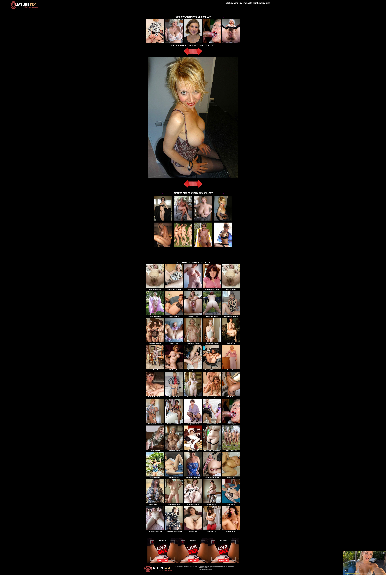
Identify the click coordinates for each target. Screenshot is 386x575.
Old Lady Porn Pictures (155, 397)
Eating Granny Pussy (212, 477)
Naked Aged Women (212, 316)
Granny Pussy (174, 343)
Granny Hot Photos (174, 450)
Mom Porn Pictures (193, 504)
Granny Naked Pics (212, 424)
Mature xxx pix (212, 531)
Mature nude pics (231, 531)
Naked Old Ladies (155, 316)
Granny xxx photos (193, 397)
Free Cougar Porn (193, 450)
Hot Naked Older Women (212, 450)
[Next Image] (198, 55)
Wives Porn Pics (155, 477)
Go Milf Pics (231, 343)
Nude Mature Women (193, 343)
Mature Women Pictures (231, 316)
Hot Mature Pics (155, 370)
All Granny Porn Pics (155, 531)
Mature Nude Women (212, 343)
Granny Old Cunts (174, 504)
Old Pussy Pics (174, 370)
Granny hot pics (212, 397)
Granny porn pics (193, 289)
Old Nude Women (231, 397)
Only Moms (231, 504)
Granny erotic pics (155, 343)
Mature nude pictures (174, 289)
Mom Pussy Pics (174, 477)
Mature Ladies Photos (174, 424)
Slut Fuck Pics (231, 477)
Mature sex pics (174, 316)
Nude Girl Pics (193, 316)
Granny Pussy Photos (193, 477)
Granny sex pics (231, 424)
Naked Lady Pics (212, 504)
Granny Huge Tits (155, 450)
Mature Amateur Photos (212, 289)
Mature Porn (231, 370)
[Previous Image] (188, 55)
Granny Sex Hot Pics (155, 504)
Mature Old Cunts (174, 397)
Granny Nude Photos (193, 424)
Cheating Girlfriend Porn (212, 370)
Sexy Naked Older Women (174, 531)
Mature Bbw (193, 531)
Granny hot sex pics (231, 450)
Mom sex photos (231, 289)
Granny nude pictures (155, 424)
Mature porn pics (193, 370)
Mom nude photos (155, 289)
